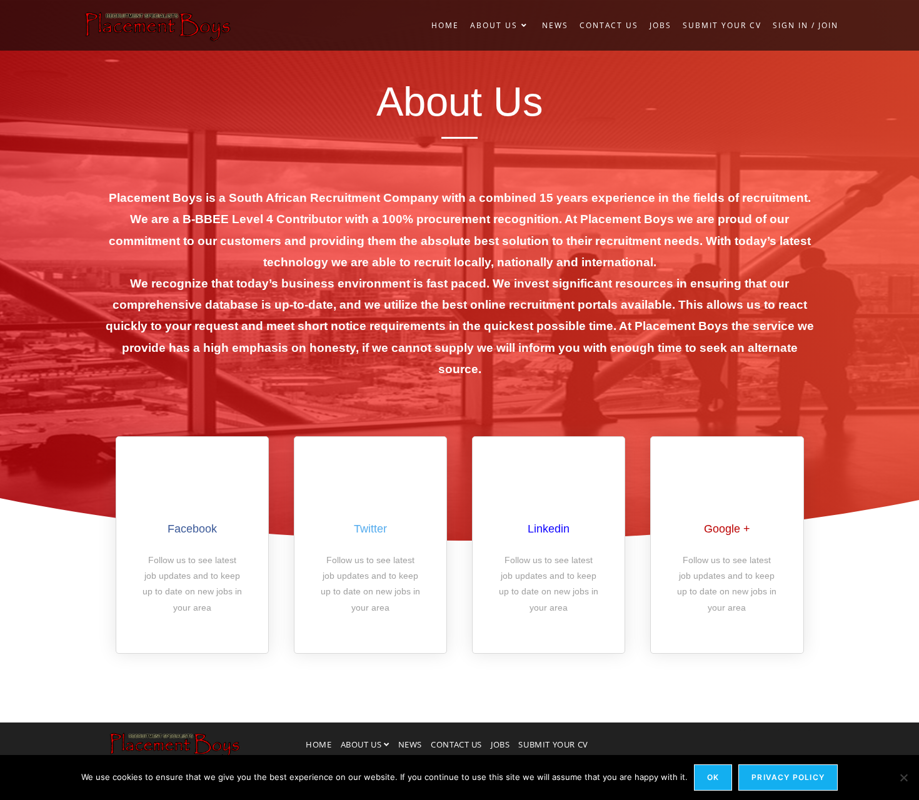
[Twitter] (759, 744)
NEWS (410, 744)
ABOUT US (362, 744)
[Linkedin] (725, 744)
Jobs (500, 744)
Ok (713, 777)
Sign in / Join (805, 25)
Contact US (456, 744)
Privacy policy (788, 777)
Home (318, 744)
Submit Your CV (553, 744)
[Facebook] (690, 744)
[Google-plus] (794, 744)
